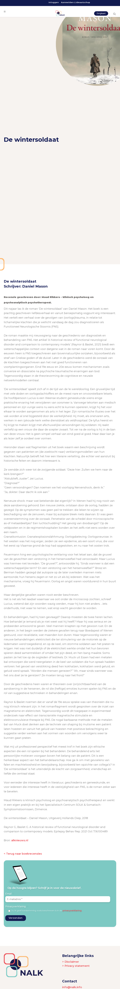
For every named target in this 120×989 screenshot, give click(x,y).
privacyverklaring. (72, 910)
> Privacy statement (76, 965)
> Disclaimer (70, 961)
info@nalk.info (72, 987)
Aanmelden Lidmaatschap (75, 2)
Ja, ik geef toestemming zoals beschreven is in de (46, 910)
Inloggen (54, 2)
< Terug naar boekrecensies (23, 853)
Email (9, 893)
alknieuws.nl (19, 840)
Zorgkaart (101, 13)
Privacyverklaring (16, 906)
